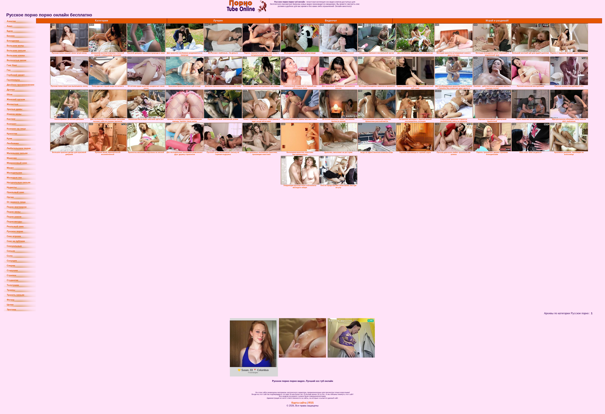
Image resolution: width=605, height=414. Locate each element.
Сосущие (12, 260)
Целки (10, 304)
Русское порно (15, 231)
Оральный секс (15, 192)
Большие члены (16, 55)
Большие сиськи (16, 50)
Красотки (12, 133)
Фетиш (10, 299)
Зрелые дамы (14, 109)
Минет (10, 167)
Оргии (10, 197)
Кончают (11, 123)
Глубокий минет (16, 75)
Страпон (11, 275)
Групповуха (13, 80)
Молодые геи (14, 177)
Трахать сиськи (15, 295)
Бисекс (11, 36)
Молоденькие (14, 172)
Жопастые (12, 104)
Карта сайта (298, 402)
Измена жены (14, 114)
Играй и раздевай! (497, 20)
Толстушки (13, 285)
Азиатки (11, 21)
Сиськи (11, 251)
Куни (9, 138)
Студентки (12, 280)
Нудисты (12, 187)
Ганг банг (12, 65)
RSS (311, 402)
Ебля (9, 94)
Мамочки (12, 158)
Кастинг (11, 119)
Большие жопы (15, 45)
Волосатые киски (16, 60)
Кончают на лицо (16, 128)
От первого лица (16, 202)
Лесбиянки (13, 143)
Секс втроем (14, 236)
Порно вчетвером (16, 207)
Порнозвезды (14, 221)
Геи (9, 70)
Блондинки (13, 40)
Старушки (12, 270)
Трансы (11, 290)
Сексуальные (14, 246)
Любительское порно (19, 148)
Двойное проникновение (20, 84)
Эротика (11, 309)
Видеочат (331, 20)
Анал (9, 26)
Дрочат (11, 89)
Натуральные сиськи (18, 182)
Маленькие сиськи (17, 153)
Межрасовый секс (17, 163)
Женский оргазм (16, 99)
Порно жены (13, 211)
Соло (10, 255)
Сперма (11, 265)
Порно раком (14, 216)
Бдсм (10, 31)
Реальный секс (15, 226)
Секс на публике (16, 241)
